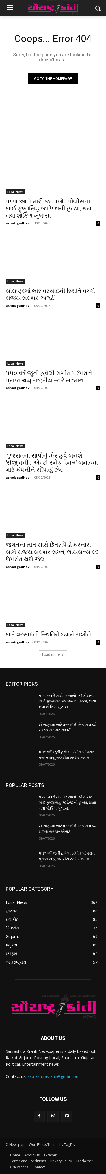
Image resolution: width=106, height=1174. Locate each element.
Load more (51, 654)
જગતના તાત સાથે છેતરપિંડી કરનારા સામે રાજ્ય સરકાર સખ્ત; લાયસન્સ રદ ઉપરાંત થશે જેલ (52, 552)
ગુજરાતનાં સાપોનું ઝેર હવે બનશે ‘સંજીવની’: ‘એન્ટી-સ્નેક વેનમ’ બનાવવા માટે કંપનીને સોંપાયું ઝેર (52, 462)
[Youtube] (66, 1116)
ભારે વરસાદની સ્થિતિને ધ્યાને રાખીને (48, 634)
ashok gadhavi (18, 223)
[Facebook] (39, 1116)
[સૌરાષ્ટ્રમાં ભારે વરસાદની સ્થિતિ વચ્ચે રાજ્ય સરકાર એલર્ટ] (53, 260)
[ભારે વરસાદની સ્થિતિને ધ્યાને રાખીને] (53, 603)
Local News (15, 192)
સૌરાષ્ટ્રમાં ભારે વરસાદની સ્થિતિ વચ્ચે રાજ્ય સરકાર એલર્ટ (50, 294)
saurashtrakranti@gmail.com (53, 1076)
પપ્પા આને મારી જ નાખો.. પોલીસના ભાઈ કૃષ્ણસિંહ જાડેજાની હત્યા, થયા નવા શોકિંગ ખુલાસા (49, 208)
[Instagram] (53, 1116)
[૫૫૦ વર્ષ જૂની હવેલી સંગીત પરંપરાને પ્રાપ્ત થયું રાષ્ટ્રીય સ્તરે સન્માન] (53, 342)
